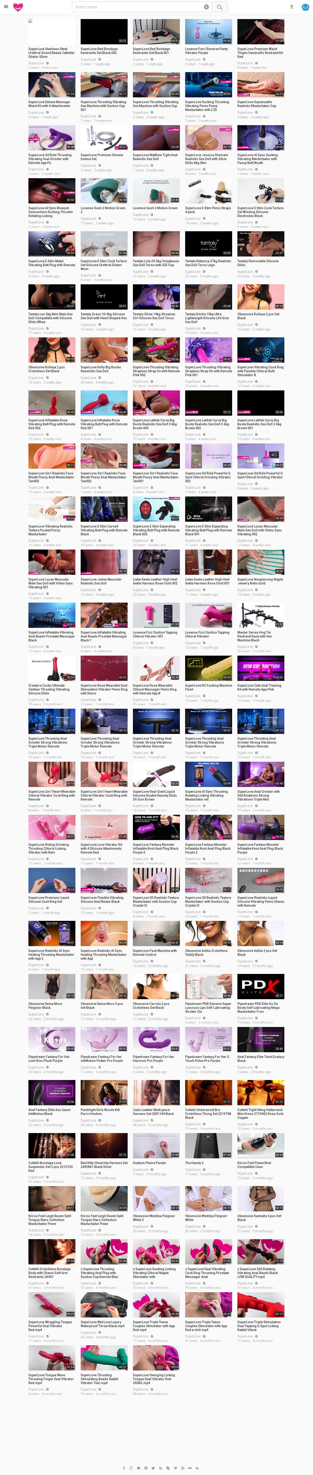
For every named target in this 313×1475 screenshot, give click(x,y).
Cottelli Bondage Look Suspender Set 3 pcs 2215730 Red (50, 1167)
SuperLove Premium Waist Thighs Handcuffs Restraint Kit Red (260, 53)
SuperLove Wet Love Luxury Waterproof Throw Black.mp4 (102, 1324)
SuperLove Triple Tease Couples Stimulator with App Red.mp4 (154, 1326)
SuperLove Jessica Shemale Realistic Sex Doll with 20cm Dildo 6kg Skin (206, 159)
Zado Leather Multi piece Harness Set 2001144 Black (153, 1112)
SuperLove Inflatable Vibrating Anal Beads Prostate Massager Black (51, 636)
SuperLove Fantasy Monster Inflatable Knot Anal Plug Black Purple (260, 848)
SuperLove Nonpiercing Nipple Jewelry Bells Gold (260, 581)
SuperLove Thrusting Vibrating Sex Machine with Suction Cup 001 (103, 106)
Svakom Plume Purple (149, 1163)
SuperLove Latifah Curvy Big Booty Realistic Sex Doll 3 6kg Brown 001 (259, 424)
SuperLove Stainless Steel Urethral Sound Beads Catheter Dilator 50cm (51, 53)
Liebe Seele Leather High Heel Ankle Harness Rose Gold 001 (207, 581)
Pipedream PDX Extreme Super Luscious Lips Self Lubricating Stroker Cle (208, 1007)
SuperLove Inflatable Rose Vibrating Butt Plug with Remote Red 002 (51, 424)
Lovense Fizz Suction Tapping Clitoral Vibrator (207, 634)
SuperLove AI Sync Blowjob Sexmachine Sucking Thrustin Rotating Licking (50, 212)
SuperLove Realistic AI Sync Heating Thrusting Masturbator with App (104, 954)
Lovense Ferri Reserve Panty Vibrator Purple (206, 51)
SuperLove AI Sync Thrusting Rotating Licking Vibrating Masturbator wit (206, 795)
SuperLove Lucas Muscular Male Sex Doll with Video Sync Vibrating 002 (259, 530)
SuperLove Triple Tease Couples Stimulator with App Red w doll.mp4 (206, 1326)
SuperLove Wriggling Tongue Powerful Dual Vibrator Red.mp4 (50, 1326)
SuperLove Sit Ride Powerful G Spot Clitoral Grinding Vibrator (260, 475)
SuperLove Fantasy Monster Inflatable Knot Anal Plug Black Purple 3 (155, 848)
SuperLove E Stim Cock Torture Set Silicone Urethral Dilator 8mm (104, 265)
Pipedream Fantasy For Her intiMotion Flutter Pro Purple (102, 1059)
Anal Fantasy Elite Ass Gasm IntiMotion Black (49, 1112)
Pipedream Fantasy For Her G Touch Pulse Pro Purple (207, 1059)
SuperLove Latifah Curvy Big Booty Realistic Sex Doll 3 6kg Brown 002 (207, 424)
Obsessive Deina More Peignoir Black (45, 1006)
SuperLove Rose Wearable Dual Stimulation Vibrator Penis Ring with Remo (104, 689)
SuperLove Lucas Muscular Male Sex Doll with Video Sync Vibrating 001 (50, 583)
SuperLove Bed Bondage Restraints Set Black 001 (151, 51)
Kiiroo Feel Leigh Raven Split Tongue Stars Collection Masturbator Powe (49, 1220)
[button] (206, 8)
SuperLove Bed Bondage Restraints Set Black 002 (99, 51)
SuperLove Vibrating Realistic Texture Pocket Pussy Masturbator (50, 530)
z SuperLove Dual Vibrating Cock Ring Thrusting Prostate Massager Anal (207, 1273)
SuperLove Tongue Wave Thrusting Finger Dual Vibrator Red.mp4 (51, 1379)
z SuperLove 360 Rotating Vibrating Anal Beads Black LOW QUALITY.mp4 (257, 1273)
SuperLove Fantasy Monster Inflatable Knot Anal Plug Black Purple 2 (208, 848)
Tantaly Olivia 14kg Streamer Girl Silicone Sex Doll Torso (154, 316)
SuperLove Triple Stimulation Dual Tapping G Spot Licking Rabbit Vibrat (259, 1326)
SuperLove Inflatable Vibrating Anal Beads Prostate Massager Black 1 (104, 636)
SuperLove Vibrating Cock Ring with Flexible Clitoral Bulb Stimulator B (260, 371)
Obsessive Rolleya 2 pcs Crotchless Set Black (46, 369)
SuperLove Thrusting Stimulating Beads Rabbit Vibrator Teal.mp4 (99, 1379)
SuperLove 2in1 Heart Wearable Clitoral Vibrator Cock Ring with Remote (51, 795)
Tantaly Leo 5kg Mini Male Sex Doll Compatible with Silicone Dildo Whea (50, 318)
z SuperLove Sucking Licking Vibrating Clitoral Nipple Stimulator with (154, 1273)
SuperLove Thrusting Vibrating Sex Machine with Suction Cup (155, 104)
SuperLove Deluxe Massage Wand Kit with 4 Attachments (49, 104)
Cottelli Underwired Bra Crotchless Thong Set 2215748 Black (208, 1114)
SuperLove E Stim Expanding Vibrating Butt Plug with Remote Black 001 (208, 530)
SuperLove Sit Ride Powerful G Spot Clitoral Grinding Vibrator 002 (208, 477)
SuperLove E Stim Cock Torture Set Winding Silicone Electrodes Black (260, 212)
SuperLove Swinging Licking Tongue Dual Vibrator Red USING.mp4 (154, 1379)
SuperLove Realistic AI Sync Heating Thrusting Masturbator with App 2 (51, 954)
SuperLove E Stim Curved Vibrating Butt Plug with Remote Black (104, 530)
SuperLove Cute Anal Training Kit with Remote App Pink (259, 687)
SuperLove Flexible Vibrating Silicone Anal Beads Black (102, 899)
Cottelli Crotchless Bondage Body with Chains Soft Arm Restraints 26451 (49, 1273)
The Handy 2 (194, 1163)
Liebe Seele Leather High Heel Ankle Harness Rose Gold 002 (155, 581)
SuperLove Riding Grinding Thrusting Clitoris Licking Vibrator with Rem (48, 848)
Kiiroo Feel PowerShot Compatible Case (254, 1165)
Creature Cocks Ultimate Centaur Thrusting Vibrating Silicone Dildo (49, 689)
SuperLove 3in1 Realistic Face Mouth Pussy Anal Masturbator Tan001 (156, 477)
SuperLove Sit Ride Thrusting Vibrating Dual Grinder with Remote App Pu (50, 159)
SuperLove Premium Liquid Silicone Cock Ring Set (48, 899)
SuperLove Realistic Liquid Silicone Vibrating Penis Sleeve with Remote (260, 901)
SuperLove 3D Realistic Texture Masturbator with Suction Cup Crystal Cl (156, 901)
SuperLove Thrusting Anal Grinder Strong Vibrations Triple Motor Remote (47, 742)
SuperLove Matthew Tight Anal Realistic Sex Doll (155, 157)
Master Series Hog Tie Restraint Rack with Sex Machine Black (254, 636)
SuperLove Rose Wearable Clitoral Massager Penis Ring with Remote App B (155, 689)
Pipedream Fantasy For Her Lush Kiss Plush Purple (49, 1059)
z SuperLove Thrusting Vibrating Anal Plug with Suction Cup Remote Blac (99, 1273)
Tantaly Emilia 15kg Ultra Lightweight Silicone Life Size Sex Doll (207, 318)
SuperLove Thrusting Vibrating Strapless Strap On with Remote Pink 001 (208, 371)
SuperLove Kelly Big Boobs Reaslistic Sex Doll (101, 369)
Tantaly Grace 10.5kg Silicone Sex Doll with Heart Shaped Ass (104, 316)
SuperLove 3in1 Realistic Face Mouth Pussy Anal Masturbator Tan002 (103, 477)
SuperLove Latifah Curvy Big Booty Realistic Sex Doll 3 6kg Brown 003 (155, 424)
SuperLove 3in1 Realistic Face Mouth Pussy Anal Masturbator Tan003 (51, 477)
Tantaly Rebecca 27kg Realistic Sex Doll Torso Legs (208, 263)
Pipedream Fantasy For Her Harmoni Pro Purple (153, 1059)
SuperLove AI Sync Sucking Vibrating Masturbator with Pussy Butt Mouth (257, 159)
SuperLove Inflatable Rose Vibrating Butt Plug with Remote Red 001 (104, 424)
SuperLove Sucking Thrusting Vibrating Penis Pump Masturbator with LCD (207, 106)
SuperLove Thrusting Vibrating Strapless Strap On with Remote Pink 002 (156, 371)
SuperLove (36, 63)
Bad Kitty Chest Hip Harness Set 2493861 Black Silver (104, 1165)
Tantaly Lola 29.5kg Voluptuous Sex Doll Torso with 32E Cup (156, 263)
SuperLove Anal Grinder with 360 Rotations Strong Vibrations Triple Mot (258, 795)
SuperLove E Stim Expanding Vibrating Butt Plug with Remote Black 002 (156, 530)
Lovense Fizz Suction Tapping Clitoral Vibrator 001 (155, 634)
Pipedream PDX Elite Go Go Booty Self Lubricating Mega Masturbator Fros (258, 1007)
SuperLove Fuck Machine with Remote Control (155, 952)
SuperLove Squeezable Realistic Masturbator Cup (256, 104)
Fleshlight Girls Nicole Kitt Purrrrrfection (100, 1112)
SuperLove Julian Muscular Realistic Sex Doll (101, 581)
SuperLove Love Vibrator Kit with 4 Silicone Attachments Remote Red (101, 848)
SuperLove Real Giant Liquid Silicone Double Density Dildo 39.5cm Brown (155, 795)
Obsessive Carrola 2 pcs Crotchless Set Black (151, 1006)
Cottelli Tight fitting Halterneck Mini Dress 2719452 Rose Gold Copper (260, 1114)
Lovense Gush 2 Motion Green (155, 208)
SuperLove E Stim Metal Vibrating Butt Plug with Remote (51, 263)
